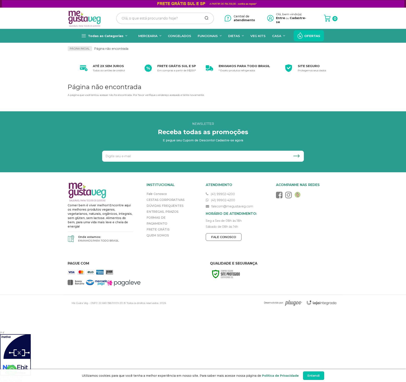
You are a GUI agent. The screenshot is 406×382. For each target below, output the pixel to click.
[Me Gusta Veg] (86, 18)
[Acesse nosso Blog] (299, 195)
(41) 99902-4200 (222, 194)
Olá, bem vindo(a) (289, 14)
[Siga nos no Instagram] (289, 195)
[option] (101, 68)
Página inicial (80, 48)
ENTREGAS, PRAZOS (162, 212)
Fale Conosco (157, 194)
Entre (280, 18)
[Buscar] (205, 18)
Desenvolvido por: (273, 302)
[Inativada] (203, 355)
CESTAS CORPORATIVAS (166, 200)
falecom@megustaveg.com (231, 206)
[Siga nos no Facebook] (280, 195)
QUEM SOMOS (158, 235)
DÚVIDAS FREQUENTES (165, 206)
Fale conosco (223, 237)
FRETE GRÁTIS (158, 229)
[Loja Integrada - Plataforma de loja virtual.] (321, 302)
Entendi (313, 376)
